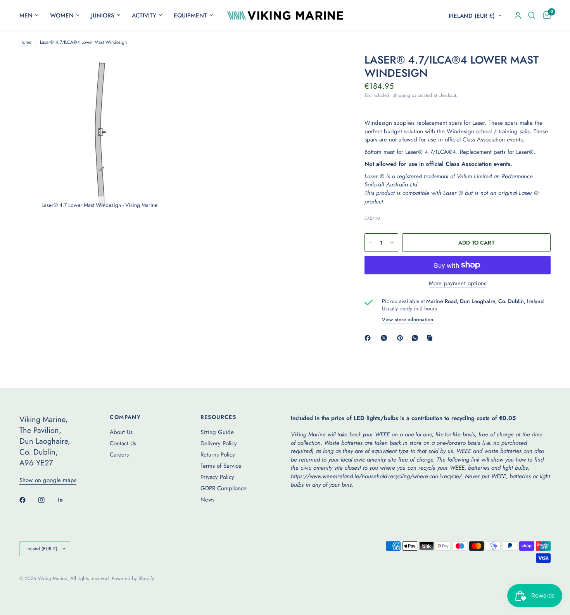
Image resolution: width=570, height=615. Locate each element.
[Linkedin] (65, 499)
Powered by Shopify (133, 578)
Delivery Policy (218, 443)
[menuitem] (31, 15)
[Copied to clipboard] (431, 338)
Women (62, 15)
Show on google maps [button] (47, 480)
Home (25, 42)
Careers (119, 454)
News (207, 499)
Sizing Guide (217, 432)
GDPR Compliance (223, 488)
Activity (144, 15)
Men (26, 15)
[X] (385, 338)
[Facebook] (369, 338)
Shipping (401, 95)
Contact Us (123, 443)
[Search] (531, 15)
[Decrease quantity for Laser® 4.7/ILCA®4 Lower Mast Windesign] (371, 243)
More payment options (457, 283)
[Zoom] (163, 69)
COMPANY (125, 417)
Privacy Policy (217, 477)
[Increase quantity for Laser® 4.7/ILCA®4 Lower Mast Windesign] (392, 243)
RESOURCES (218, 417)
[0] (545, 15)
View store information (407, 319)
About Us (121, 432)
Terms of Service (221, 466)
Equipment (190, 15)
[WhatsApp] (416, 338)
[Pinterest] (401, 338)
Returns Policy (217, 454)
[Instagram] (46, 499)
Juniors (102, 15)
